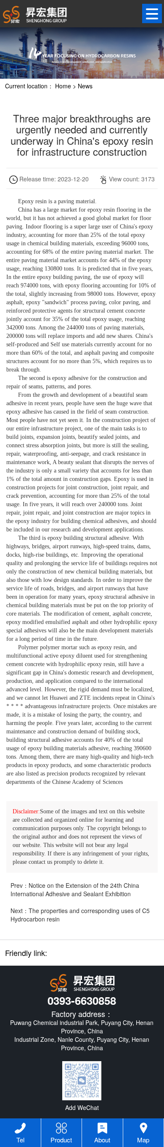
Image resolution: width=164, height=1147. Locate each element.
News (85, 86)
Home (63, 86)
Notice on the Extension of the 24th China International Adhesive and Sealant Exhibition (75, 889)
